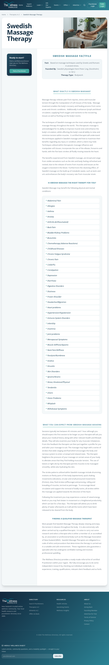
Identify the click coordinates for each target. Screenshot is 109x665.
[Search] (84, 5)
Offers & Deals (34, 614)
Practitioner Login (93, 5)
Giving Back (88, 607)
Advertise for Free (90, 614)
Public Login (102, 5)
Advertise (76, 5)
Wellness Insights (63, 610)
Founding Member (90, 610)
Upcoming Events (63, 607)
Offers (66, 5)
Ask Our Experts (48, 5)
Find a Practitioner (19, 71)
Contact (87, 624)
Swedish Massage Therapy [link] (32, 15)
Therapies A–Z (14, 15)
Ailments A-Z (33, 610)
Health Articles (62, 604)
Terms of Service (90, 617)
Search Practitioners (36, 604)
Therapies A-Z (34, 607)
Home (21, 5)
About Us (87, 604)
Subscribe (58, 656)
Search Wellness (29, 5)
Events (56, 5)
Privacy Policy (89, 621)
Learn (39, 5)
